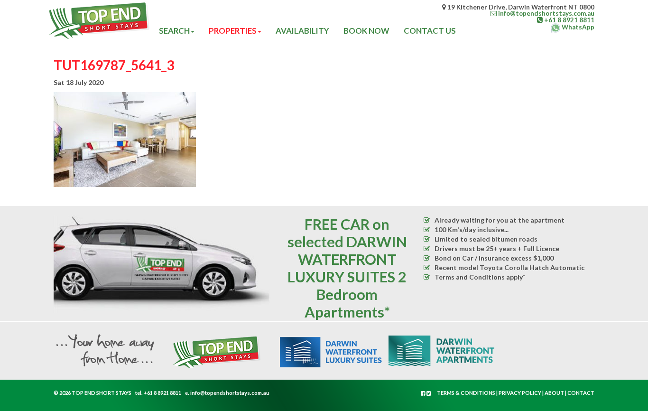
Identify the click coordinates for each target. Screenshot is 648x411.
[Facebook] (423, 393)
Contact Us (430, 31)
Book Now (366, 31)
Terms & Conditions (466, 393)
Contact (580, 393)
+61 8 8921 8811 (162, 393)
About (554, 393)
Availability (302, 31)
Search (174, 31)
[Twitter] (428, 393)
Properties (233, 31)
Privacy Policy (520, 393)
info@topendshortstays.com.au (229, 393)
